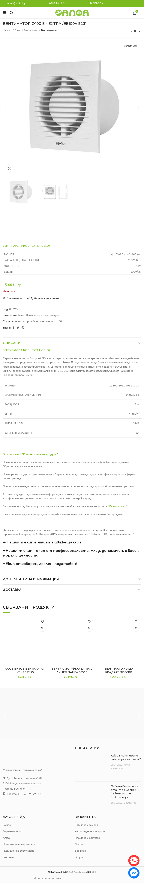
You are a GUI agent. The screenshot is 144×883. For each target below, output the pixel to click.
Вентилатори (49, 30)
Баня (18, 30)
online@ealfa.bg (15, 3)
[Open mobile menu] (4, 12)
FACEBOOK (96, 3)
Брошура (80, 850)
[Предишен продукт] (132, 31)
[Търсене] (11, 12)
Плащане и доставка (87, 837)
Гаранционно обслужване (18, 850)
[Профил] (141, 12)
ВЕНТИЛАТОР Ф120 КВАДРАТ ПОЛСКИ (119, 670)
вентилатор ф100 (51, 321)
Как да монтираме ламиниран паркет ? (126, 757)
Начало (7, 30)
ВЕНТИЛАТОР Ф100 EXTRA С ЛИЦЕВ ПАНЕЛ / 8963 (72, 670)
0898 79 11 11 (57, 3)
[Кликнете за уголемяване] (10, 168)
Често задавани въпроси (90, 831)
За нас (7, 824)
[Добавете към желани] (42, 621)
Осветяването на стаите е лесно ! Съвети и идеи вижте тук (124, 792)
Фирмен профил (13, 831)
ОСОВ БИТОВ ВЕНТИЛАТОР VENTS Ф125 (25, 670)
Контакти (8, 857)
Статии (79, 844)
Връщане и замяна (86, 824)
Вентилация (31, 30)
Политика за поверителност (20, 844)
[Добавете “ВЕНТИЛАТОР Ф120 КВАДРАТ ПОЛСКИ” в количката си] (136, 628)
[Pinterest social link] (22, 327)
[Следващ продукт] (139, 31)
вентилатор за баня (26, 321)
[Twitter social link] (18, 327)
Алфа (6, 837)
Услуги (79, 857)
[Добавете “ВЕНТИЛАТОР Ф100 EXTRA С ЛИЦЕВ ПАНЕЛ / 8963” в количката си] (89, 628)
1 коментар (130, 802)
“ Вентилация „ (117, 506)
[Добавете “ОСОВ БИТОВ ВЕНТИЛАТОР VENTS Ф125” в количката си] (42, 628)
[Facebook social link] (14, 327)
